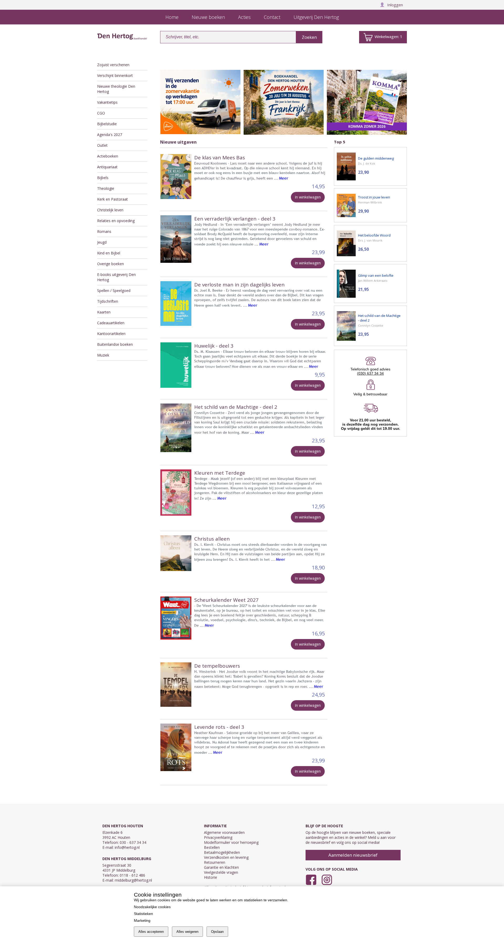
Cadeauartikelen (110, 322)
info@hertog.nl (127, 847)
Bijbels (102, 177)
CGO (101, 113)
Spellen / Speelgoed (113, 290)
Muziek (103, 355)
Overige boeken (110, 263)
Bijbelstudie (107, 123)
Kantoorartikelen (111, 333)
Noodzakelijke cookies (152, 907)
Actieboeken (107, 156)
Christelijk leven (110, 209)
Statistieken (143, 914)
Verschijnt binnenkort (115, 75)
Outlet (102, 145)
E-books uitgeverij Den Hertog (116, 277)
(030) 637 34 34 (370, 373)
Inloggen (395, 4)
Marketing (142, 920)
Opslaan (217, 932)
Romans (104, 231)
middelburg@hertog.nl (133, 880)
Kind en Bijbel (108, 252)
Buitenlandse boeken (115, 344)
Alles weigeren (187, 932)
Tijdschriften (107, 301)
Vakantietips (107, 102)
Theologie (105, 188)
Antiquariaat (107, 166)
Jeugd (102, 242)
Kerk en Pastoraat (112, 199)
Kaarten (104, 312)
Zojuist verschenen (113, 64)
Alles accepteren (151, 932)
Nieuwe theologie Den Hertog (116, 89)
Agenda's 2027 (109, 134)
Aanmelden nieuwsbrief (352, 855)
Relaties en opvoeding (116, 220)
